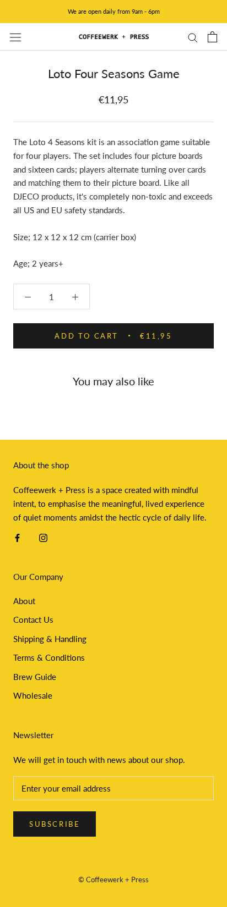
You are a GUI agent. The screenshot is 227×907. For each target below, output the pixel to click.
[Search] (193, 37)
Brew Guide (34, 677)
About (24, 601)
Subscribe (54, 824)
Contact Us (33, 619)
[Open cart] (212, 36)
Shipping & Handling (50, 639)
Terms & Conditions (49, 657)
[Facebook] (17, 537)
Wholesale (32, 695)
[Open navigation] (15, 36)
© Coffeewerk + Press (113, 879)
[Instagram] (43, 537)
